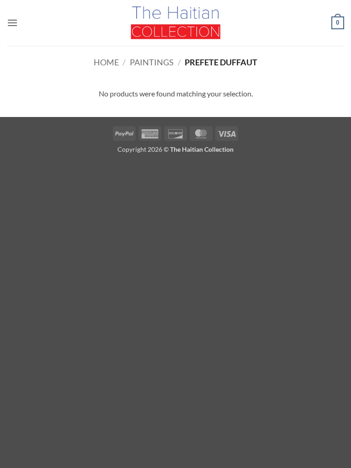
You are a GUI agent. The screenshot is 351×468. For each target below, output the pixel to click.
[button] (12, 22)
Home (106, 62)
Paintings (152, 62)
